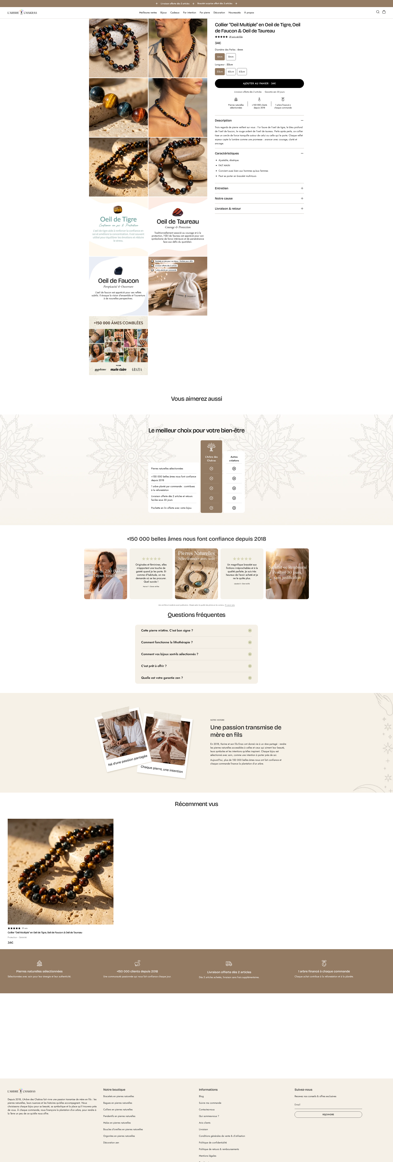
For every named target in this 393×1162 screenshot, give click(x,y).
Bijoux (163, 12)
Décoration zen (111, 1142)
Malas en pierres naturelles (117, 1122)
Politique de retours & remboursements (219, 1149)
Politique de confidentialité (213, 1142)
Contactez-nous (206, 1109)
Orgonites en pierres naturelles (119, 1136)
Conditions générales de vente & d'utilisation (222, 1136)
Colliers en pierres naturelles (117, 1109)
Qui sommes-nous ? (209, 1116)
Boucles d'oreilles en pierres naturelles (123, 1129)
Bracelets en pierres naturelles (118, 1096)
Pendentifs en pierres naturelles (119, 1116)
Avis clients (204, 1122)
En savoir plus (230, 605)
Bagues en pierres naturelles (117, 1103)
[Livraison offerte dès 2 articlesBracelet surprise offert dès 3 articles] (196, 3)
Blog (201, 1096)
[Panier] (384, 11)
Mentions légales (207, 1156)
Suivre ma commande (210, 1103)
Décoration (219, 12)
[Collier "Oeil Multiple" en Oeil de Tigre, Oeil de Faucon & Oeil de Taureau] (60, 872)
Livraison (203, 1129)
